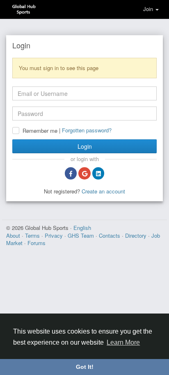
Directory (136, 235)
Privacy (54, 235)
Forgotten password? (87, 130)
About (14, 235)
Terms (33, 235)
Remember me (40, 130)
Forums (36, 243)
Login (85, 146)
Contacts (110, 235)
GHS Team (82, 235)
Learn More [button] (123, 342)
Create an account (103, 191)
